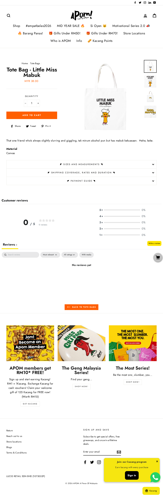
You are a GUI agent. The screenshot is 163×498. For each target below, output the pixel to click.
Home (25, 63)
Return (9, 430)
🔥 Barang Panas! (30, 33)
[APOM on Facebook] (85, 462)
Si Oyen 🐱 (98, 26)
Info (79, 41)
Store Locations (134, 33)
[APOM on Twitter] (92, 462)
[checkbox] (86, 255)
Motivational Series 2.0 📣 (131, 26)
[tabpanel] (81, 276)
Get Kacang (30, 404)
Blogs (9, 447)
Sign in (132, 475)
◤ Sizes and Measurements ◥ (81, 164)
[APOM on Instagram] (99, 462)
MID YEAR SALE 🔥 (71, 26)
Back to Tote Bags (83, 307)
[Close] (157, 462)
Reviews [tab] (10, 244)
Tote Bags (35, 63)
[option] (105, 97)
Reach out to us (14, 436)
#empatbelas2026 (38, 26)
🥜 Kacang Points (100, 41)
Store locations (13, 441)
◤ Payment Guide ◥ (81, 180)
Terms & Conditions (16, 452)
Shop (16, 26)
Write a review (154, 243)
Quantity (32, 96)
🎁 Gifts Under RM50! (64, 33)
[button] (122, 210)
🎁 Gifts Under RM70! (102, 33)
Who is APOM (60, 41)
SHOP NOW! (81, 386)
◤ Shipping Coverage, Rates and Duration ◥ (81, 172)
